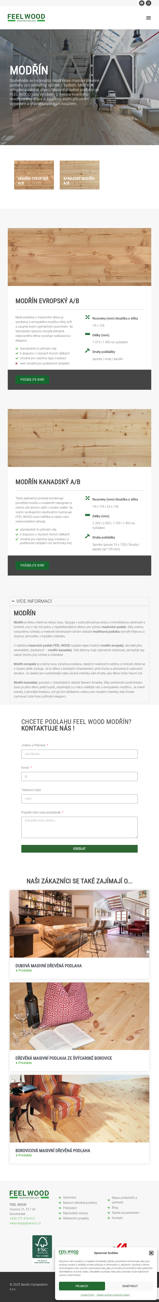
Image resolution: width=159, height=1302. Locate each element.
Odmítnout (130, 1286)
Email (25, 767)
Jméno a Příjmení (33, 745)
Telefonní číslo (31, 790)
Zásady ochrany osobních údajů (113, 1295)
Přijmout (82, 1286)
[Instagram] (148, 3)
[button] (151, 1253)
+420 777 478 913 (22, 1218)
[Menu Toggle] (148, 17)
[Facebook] (141, 3)
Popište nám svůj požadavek (41, 812)
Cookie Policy (88, 1295)
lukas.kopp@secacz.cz (25, 1223)
